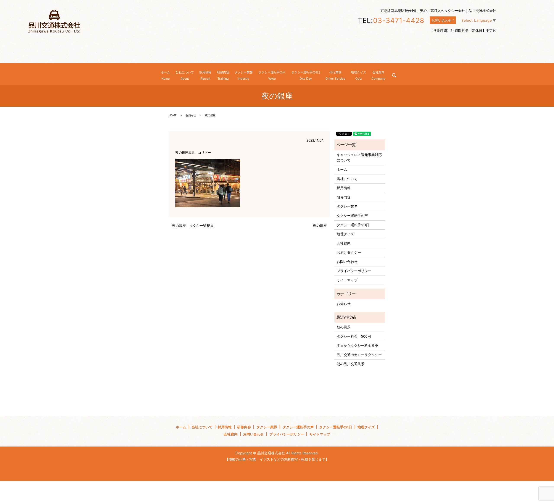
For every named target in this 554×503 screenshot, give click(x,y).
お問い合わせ (442, 20)
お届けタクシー (349, 252)
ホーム (342, 169)
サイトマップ (347, 280)
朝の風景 (344, 327)
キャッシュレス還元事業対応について (359, 158)
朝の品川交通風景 (350, 364)
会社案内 (344, 243)
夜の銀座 (320, 225)
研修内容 (344, 197)
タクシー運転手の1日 (353, 225)
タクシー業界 (347, 206)
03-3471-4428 (398, 20)
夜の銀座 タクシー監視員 (193, 225)
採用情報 (344, 188)
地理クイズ (345, 234)
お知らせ (191, 115)
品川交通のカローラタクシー (359, 355)
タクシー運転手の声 (352, 215)
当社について (347, 179)
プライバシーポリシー (354, 271)
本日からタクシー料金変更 (357, 345)
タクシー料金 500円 (354, 336)
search (394, 75)
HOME (173, 115)
